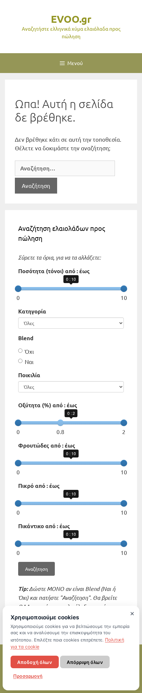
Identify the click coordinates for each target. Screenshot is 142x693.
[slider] (18, 288)
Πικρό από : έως (39, 485)
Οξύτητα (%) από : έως (47, 405)
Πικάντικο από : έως (44, 526)
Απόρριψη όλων (85, 662)
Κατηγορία (32, 311)
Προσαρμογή (28, 676)
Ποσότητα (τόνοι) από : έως (54, 271)
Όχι (29, 351)
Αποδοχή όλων (34, 662)
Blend (25, 338)
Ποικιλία (29, 375)
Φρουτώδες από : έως (46, 445)
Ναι (29, 361)
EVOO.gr (71, 19)
